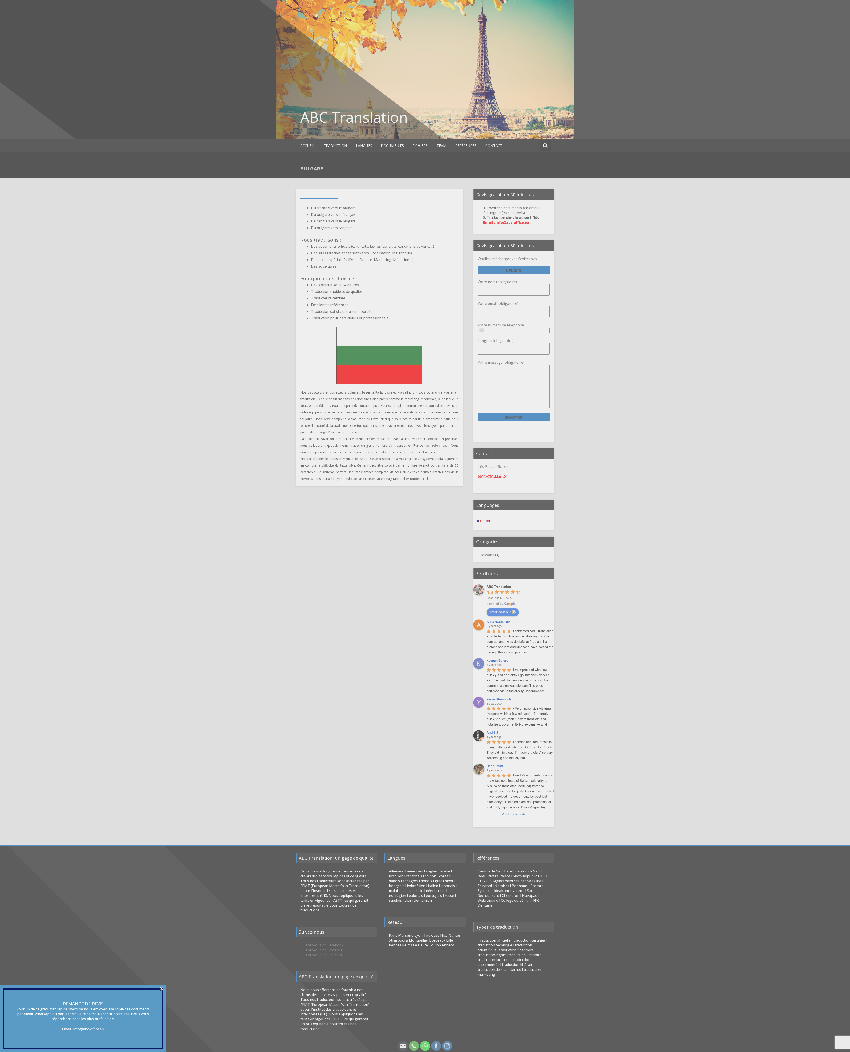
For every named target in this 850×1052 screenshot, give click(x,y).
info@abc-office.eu (88, 1029)
